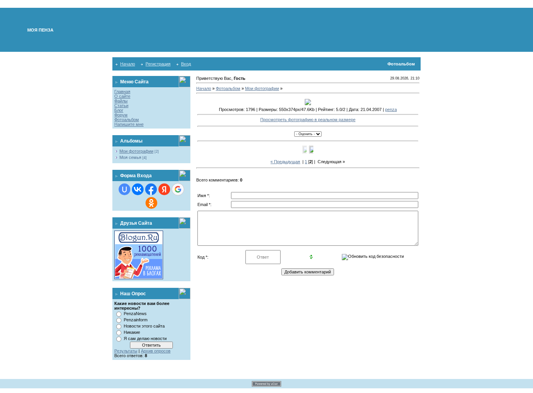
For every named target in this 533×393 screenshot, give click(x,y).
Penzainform (135, 319)
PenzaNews (135, 313)
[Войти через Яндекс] (164, 189)
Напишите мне (129, 124)
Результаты (125, 351)
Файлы (121, 101)
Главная (122, 91)
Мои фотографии (136, 151)
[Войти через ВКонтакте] (138, 189)
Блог (118, 110)
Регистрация (158, 64)
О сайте (122, 96)
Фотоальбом (126, 119)
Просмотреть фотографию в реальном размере (307, 119)
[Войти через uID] (124, 189)
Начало (127, 64)
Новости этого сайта (144, 326)
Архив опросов (156, 351)
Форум (121, 115)
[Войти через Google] (178, 189)
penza (391, 109)
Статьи (121, 105)
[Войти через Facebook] (151, 189)
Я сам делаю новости (145, 338)
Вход (186, 64)
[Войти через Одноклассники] (151, 203)
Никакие (132, 332)
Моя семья (130, 157)
